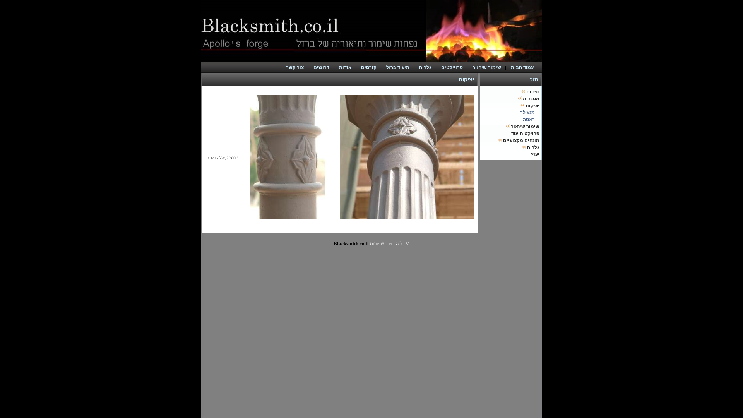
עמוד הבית (524, 67)
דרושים (321, 67)
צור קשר (295, 67)
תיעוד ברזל (397, 67)
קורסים (369, 67)
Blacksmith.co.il (351, 244)
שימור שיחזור (487, 67)
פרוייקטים (452, 67)
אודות (345, 67)
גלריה (425, 67)
